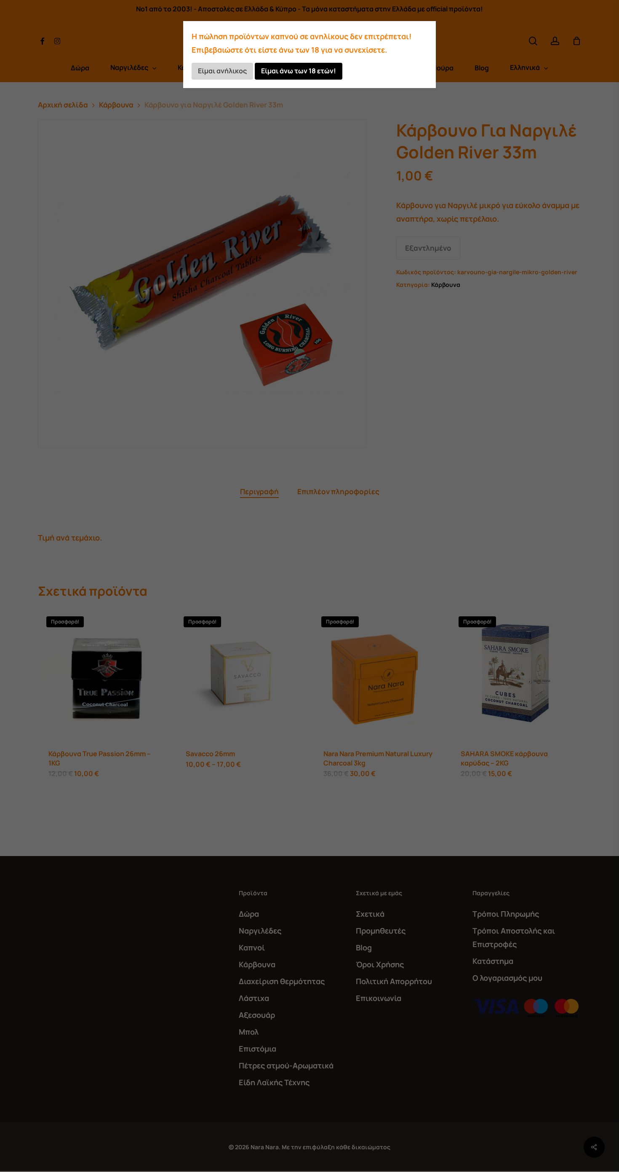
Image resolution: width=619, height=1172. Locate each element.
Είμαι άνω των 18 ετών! (298, 70)
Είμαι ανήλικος (222, 70)
